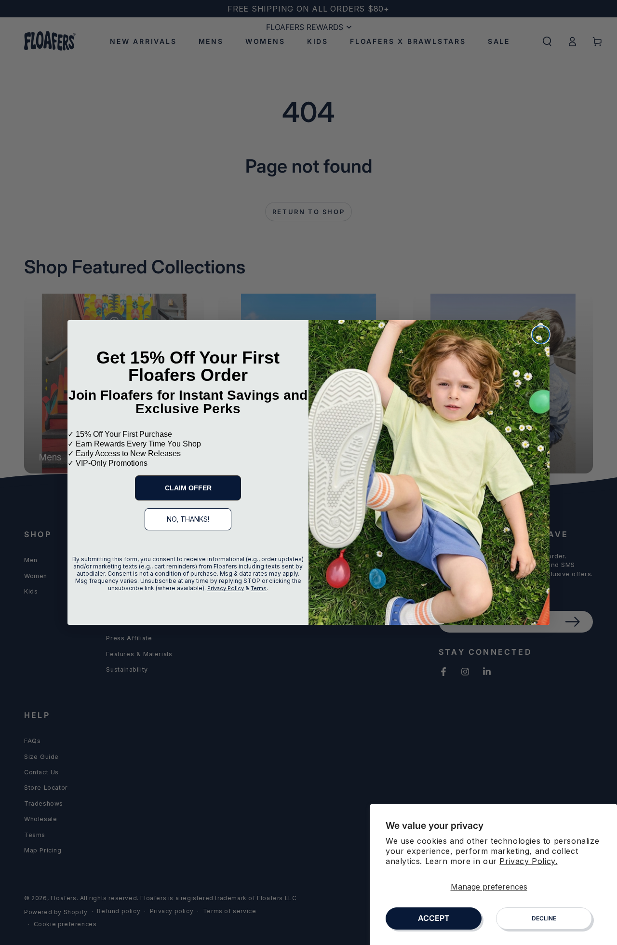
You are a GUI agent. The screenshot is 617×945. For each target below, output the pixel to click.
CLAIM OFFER (188, 488)
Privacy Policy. (528, 861)
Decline (544, 918)
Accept (434, 918)
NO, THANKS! (188, 519)
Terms (259, 588)
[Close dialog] (541, 334)
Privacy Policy (225, 588)
